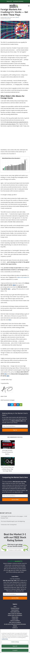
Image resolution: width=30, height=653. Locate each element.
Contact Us (15, 627)
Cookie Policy (15, 618)
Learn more (21, 572)
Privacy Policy (15, 617)
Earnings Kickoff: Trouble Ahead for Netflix (7, 452)
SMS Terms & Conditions (15, 622)
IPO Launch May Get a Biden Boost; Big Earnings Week (7, 469)
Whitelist (15, 626)
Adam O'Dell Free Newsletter (15, 613)
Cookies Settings (15, 641)
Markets (17, 17)
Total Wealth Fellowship (18, 1)
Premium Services (15, 608)
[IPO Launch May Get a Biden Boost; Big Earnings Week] (8, 461)
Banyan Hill (9, 1)
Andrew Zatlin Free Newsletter (15, 615)
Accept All (15, 650)
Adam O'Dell (7, 17)
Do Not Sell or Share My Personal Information (15, 624)
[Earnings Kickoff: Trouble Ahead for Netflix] (8, 444)
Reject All (15, 646)
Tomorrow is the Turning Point (9, 524)
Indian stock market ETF (23, 277)
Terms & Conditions (15, 620)
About (15, 606)
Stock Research (15, 610)
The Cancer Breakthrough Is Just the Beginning (13, 521)
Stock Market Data (15, 611)
